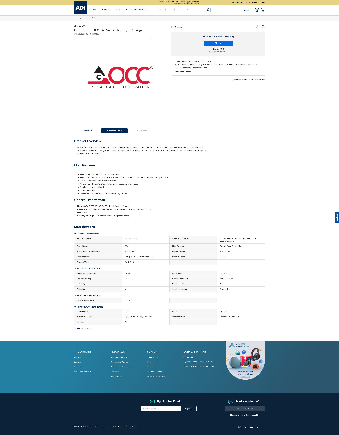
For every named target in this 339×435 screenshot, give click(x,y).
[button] (337, 217)
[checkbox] (172, 27)
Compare (178, 27)
